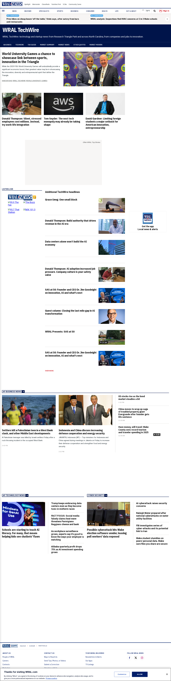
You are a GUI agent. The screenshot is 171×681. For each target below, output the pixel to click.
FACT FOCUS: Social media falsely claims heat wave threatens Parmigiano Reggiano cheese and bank (65, 520)
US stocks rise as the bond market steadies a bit (131, 397)
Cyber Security (96, 495)
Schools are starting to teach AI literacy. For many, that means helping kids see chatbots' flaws (21, 533)
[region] (85, 674)
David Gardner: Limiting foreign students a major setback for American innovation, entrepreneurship (103, 123)
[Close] (167, 674)
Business (7, 45)
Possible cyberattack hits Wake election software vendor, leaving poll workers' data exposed (107, 533)
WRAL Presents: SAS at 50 (59, 331)
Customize (122, 674)
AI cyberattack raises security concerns (151, 504)
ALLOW (139, 674)
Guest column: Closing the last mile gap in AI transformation (70, 312)
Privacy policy (51, 678)
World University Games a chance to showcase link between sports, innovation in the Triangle (28, 57)
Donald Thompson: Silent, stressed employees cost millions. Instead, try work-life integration (21, 121)
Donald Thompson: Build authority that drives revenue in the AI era (70, 222)
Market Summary (47, 45)
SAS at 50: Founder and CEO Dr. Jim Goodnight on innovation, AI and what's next (71, 291)
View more (49, 371)
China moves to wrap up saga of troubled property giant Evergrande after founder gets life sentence (133, 413)
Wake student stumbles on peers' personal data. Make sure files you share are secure (151, 541)
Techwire (19, 45)
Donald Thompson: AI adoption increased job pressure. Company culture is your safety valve (70, 272)
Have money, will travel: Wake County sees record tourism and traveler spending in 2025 (133, 430)
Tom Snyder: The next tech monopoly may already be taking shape (62, 121)
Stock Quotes (79, 45)
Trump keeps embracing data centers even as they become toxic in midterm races (66, 506)
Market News (63, 45)
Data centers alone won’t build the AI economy (66, 243)
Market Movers (96, 45)
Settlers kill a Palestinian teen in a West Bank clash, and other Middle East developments (27, 431)
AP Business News (12, 391)
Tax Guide (32, 45)
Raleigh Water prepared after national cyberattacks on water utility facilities (152, 516)
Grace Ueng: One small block (61, 199)
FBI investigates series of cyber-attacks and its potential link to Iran (152, 528)
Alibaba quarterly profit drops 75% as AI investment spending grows (67, 549)
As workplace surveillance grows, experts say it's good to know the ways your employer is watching (67, 535)
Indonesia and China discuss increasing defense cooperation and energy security (82, 431)
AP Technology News (14, 495)
